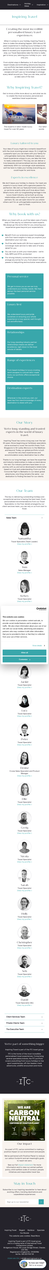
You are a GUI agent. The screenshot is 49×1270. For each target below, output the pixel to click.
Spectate (40, 1230)
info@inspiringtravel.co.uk (31, 1258)
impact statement (25, 1165)
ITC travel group (34, 1241)
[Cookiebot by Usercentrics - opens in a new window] (36, 609)
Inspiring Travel (10, 1230)
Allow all (24, 653)
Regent (22, 1230)
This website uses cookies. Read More (24, 1236)
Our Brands (24, 1233)
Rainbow (31, 1230)
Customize (23, 659)
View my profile (24, 544)
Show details (37, 646)
